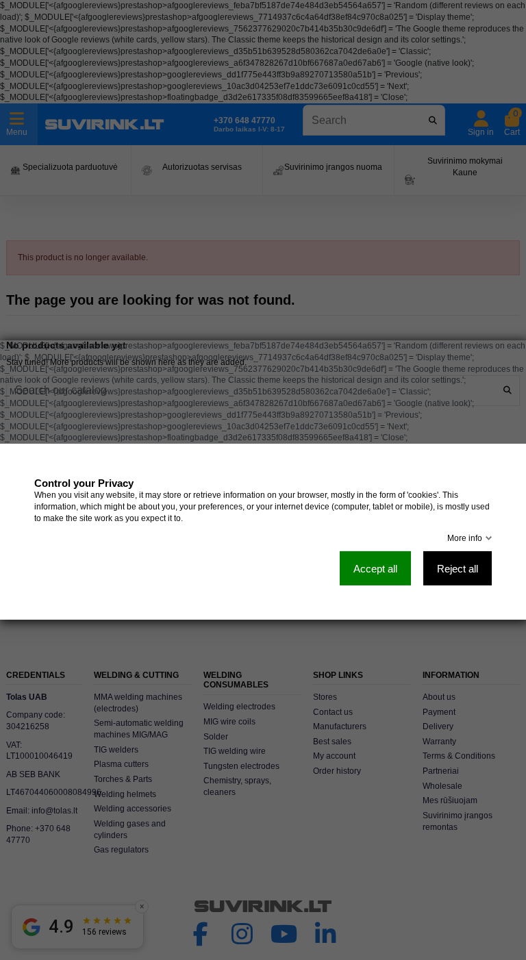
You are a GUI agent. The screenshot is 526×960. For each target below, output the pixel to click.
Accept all (375, 568)
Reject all (457, 568)
